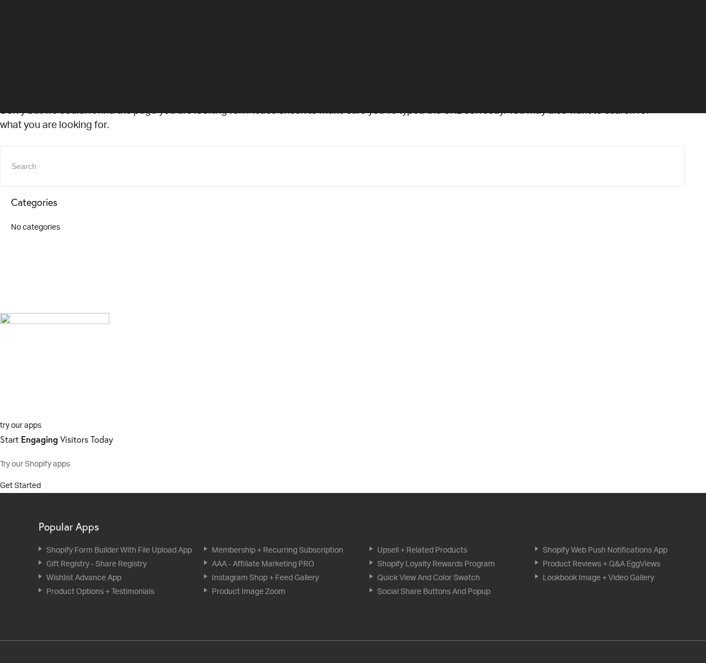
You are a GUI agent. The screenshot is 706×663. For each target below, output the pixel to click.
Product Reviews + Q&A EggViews (601, 563)
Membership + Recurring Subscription (277, 549)
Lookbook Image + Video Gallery (598, 577)
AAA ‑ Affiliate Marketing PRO (263, 563)
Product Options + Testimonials (100, 591)
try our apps (20, 424)
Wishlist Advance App (83, 577)
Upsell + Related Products (422, 549)
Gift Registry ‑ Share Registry (96, 563)
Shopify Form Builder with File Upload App (119, 549)
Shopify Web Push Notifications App (605, 549)
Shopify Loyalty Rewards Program (436, 563)
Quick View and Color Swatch (428, 577)
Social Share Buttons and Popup (433, 591)
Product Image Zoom (248, 591)
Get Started (21, 485)
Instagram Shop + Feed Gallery (265, 577)
